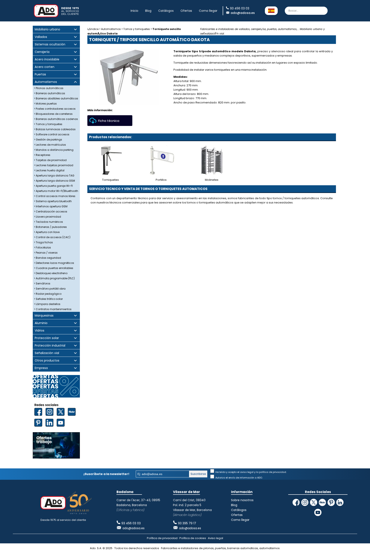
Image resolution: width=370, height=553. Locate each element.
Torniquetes (110, 180)
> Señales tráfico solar (48, 299)
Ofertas (186, 11)
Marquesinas (44, 315)
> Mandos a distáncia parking (53, 150)
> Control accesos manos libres (54, 196)
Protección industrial (50, 345)
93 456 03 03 (131, 523)
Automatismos (46, 82)
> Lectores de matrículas (50, 144)
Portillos (161, 180)
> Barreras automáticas (49, 93)
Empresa (41, 368)
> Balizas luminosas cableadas (55, 129)
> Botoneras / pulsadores (50, 227)
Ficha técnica (108, 120)
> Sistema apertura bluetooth (53, 201)
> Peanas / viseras (46, 252)
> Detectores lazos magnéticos (54, 263)
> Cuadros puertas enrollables (53, 268)
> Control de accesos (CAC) (52, 237)
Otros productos (47, 360)
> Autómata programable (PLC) (54, 278)
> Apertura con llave (47, 232)
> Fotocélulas (42, 247)
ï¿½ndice (92, 29)
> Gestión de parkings (48, 139)
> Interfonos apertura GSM (50, 206)
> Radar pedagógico (47, 294)
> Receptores (42, 155)
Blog (148, 11)
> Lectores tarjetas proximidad (53, 165)
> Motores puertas (45, 103)
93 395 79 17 (187, 523)
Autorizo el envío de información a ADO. (239, 477)
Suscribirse (198, 474)
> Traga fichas (43, 242)
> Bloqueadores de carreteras (53, 114)
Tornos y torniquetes (136, 29)
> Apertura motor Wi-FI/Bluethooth (56, 191)
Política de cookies (192, 538)
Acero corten (44, 67)
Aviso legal (215, 538)
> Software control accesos (51, 134)
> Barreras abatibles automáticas (56, 98)
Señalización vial (47, 353)
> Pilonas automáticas (48, 88)
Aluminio (41, 323)
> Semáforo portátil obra (50, 288)
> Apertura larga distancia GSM (54, 180)
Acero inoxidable (47, 59)
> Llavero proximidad (47, 216)
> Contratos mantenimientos (53, 309)
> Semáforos (42, 283)
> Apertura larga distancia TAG (54, 175)
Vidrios (39, 330)
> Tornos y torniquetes (48, 124)
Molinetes (211, 180)
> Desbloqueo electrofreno (50, 273)
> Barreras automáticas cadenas (56, 119)
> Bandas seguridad (47, 258)
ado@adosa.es (243, 13)
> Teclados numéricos (48, 222)
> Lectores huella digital (49, 170)
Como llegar (208, 11)
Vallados (41, 37)
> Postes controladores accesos (55, 109)
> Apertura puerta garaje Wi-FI (53, 186)
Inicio (134, 11)
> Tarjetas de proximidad (50, 160)
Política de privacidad (162, 538)
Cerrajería (42, 52)
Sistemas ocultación (50, 44)
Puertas (40, 74)
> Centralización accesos (50, 211)
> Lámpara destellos (47, 304)
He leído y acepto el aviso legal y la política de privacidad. (250, 472)
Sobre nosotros (242, 500)
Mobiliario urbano (47, 29)
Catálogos (166, 11)
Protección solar (47, 338)
